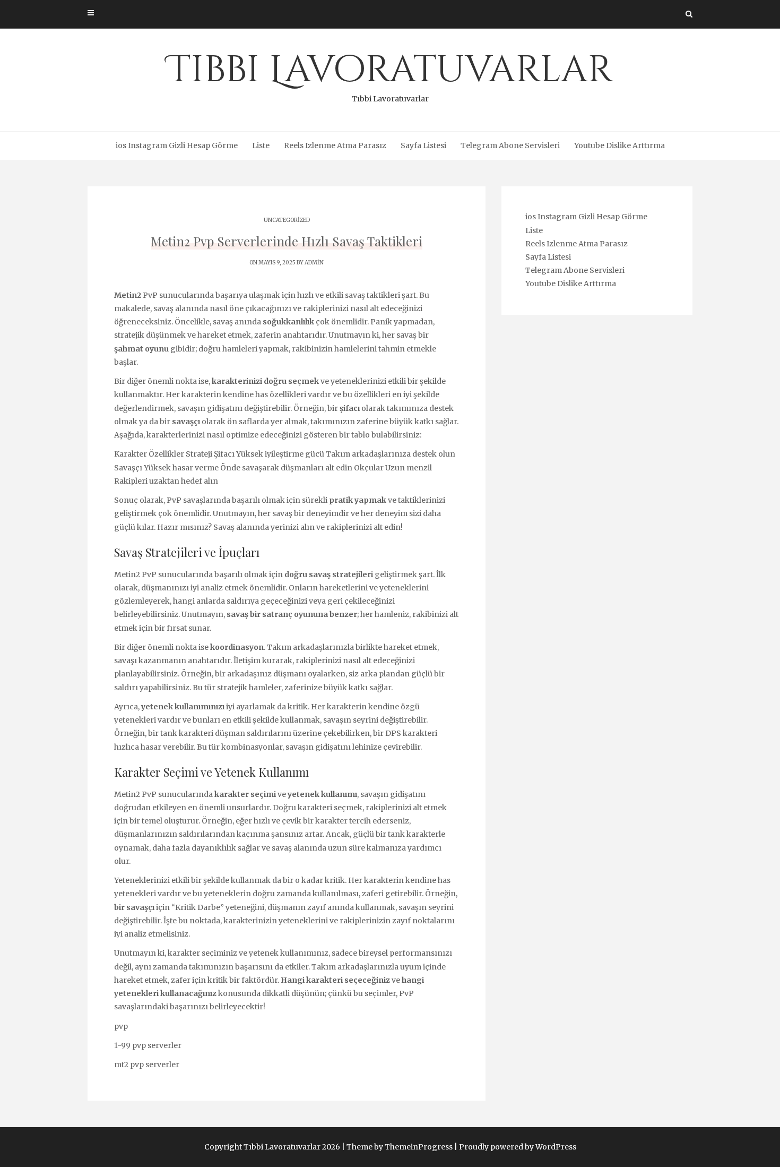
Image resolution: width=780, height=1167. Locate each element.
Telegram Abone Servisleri (510, 145)
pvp (121, 1026)
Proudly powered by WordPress (517, 1147)
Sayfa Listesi (423, 145)
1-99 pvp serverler (147, 1045)
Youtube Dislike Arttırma (619, 145)
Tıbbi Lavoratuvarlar (390, 74)
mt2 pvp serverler (146, 1064)
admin (314, 262)
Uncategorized (287, 220)
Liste (261, 145)
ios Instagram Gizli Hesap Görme (177, 145)
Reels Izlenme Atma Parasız (335, 145)
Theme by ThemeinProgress (399, 1147)
